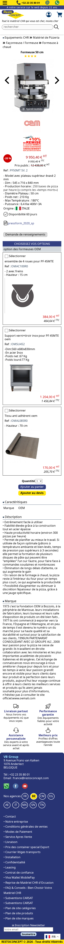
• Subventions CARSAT (18, 898)
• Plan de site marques (19, 918)
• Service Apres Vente (18, 837)
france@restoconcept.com (31, 778)
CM (42, 796)
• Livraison (10, 842)
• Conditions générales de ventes (26, 826)
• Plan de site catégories (20, 908)
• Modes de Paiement (18, 832)
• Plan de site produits (18, 913)
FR (25, 796)
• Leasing (10, 867)
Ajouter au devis (32, 493)
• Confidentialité (14, 862)
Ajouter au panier (32, 487)
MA (24, 805)
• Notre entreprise (16, 822)
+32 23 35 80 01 (31, 2)
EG (51, 796)
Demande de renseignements (25, 234)
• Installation (12, 857)
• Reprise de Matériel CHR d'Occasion (29, 883)
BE (34, 796)
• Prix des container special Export (26, 847)
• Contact (10, 816)
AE (7, 805)
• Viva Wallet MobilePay (19, 877)
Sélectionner (17, 256)
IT (16, 805)
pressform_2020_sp (21, 223)
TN (42, 805)
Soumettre (28, 934)
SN (33, 805)
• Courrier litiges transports (22, 852)
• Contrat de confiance (19, 872)
